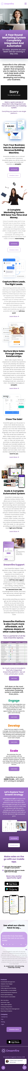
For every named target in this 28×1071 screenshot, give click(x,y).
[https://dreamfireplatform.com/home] (10, 1050)
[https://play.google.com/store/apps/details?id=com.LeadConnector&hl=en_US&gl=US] (12, 889)
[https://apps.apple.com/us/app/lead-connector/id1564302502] (12, 884)
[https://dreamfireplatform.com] (7, 3)
